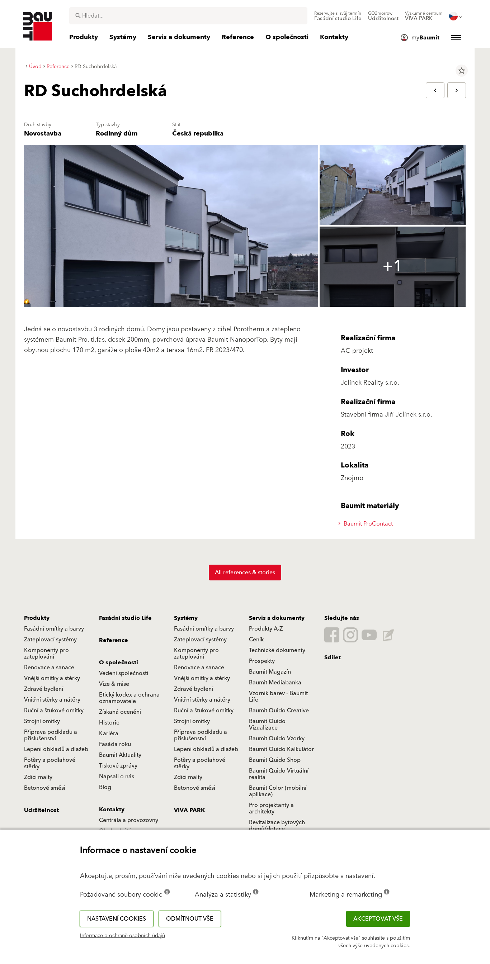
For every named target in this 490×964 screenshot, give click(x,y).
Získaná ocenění (120, 712)
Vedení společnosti (123, 673)
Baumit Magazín (270, 672)
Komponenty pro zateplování (46, 653)
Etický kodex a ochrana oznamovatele (129, 698)
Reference (113, 640)
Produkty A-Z (266, 629)
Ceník (256, 640)
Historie (109, 723)
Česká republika (197, 133)
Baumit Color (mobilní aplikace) (277, 791)
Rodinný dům (117, 133)
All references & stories (245, 573)
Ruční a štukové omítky (54, 711)
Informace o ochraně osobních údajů (122, 935)
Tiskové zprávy (118, 766)
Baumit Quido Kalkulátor (281, 749)
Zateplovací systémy (50, 640)
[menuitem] (338, 16)
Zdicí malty (38, 777)
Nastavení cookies (116, 919)
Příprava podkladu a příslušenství (50, 735)
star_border (461, 70)
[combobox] (188, 15)
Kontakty (111, 809)
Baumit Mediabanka (275, 683)
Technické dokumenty (277, 650)
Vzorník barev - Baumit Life (278, 696)
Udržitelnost (41, 810)
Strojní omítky (42, 721)
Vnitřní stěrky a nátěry (52, 700)
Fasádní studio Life (125, 618)
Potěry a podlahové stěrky (49, 763)
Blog (105, 787)
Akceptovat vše (378, 919)
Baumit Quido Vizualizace (267, 724)
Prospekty (262, 661)
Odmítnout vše (189, 919)
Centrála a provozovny (128, 820)
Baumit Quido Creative (279, 711)
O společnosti (118, 662)
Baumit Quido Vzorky (277, 738)
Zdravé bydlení (43, 689)
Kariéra (108, 733)
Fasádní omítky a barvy (54, 629)
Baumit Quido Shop (275, 760)
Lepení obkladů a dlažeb (56, 749)
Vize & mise (114, 684)
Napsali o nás (116, 776)
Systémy (186, 618)
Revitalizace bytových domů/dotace (277, 825)
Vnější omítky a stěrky (52, 678)
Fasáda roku (115, 744)
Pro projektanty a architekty (271, 808)
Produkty (37, 618)
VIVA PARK (189, 810)
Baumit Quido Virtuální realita (278, 774)
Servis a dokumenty (277, 618)
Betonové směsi (44, 788)
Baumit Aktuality (120, 755)
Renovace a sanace (49, 668)
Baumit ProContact (367, 524)
